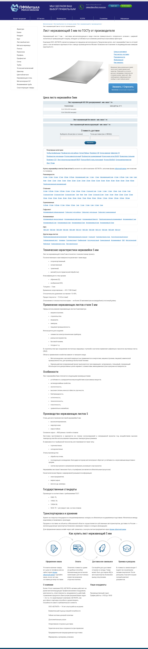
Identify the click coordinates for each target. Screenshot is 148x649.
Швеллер (20, 71)
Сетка (19, 62)
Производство (61, 18)
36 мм (103, 180)
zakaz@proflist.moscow (96, 7)
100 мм (99, 198)
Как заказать (118, 62)
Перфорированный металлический (55, 237)
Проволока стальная (127, 156)
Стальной (92, 237)
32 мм (98, 180)
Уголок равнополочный (72, 156)
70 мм (127, 180)
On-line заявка (126, 6)
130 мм (116, 198)
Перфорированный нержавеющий (54, 184)
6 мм (135, 177)
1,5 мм (97, 177)
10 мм (49, 180)
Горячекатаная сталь (103, 237)
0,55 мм (62, 191)
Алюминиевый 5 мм (78, 223)
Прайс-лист (114, 6)
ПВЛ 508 (91, 230)
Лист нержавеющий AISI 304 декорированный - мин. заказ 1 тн (90, 102)
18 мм (69, 180)
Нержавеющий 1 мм (82, 177)
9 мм (85, 194)
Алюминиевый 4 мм (64, 223)
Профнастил (21, 58)
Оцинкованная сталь (58, 244)
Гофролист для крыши (89, 212)
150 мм (127, 198)
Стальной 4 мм (48, 194)
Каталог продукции (19, 18)
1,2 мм (92, 177)
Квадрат (20, 35)
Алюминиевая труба (24, 84)
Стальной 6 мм (70, 194)
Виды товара (17, 24)
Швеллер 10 (115, 153)
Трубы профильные (54, 153)
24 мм (83, 180)
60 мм (122, 180)
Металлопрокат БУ (24, 81)
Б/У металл (40, 18)
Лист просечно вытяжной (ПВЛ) (68, 160)
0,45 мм (51, 191)
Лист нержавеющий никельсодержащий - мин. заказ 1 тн (90, 125)
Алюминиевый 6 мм (92, 223)
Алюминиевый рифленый (72, 219)
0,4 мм (45, 177)
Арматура (20, 29)
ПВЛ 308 (59, 230)
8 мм (44, 180)
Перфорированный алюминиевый (110, 219)
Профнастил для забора (70, 153)
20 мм (74, 180)
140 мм (122, 198)
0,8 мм (66, 177)
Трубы (19, 65)
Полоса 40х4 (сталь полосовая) (92, 160)
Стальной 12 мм (98, 194)
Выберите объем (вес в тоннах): (71, 134)
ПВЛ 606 (104, 230)
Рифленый (46, 244)
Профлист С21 (52, 160)
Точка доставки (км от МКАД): (101, 134)
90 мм (94, 198)
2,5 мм (116, 177)
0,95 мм (71, 177)
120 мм (110, 198)
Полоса (19, 49)
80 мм (132, 180)
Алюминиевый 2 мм (49, 223)
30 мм (93, 180)
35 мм (55, 198)
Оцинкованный (105, 240)
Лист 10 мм (51, 163)
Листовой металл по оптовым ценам (65, 24)
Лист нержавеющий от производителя (89, 24)
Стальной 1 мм (91, 191)
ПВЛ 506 (85, 230)
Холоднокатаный (93, 240)
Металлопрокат (48, 24)
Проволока (21, 52)
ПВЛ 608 (111, 230)
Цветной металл (23, 75)
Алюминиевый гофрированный (53, 212)
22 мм (79, 180)
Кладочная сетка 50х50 (110, 156)
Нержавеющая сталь (24, 78)
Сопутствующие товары (25, 88)
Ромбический (82, 240)
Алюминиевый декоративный (53, 219)
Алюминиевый (116, 240)
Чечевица (62, 240)
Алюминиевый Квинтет (90, 219)
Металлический (131, 240)
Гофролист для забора (73, 212)
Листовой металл (23, 42)
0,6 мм (56, 177)
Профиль (20, 55)
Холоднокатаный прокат (119, 237)
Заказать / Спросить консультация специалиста (123, 88)
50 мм (118, 180)
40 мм (108, 180)
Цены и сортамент (120, 52)
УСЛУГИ (82, 18)
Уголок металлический (25, 68)
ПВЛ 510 (98, 230)
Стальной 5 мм (59, 194)
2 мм (119, 191)
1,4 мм (104, 191)
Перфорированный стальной (77, 237)
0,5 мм (51, 177)
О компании (103, 18)
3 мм (126, 177)
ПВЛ (123, 240)
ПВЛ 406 (65, 230)
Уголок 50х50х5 (109, 160)
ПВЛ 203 (46, 230)
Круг (18, 39)
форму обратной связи (118, 529)
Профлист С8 (94, 153)
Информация (125, 18)
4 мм (131, 177)
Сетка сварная (105, 153)
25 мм (88, 180)
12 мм (54, 180)
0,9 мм (83, 191)
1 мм (77, 205)
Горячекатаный (71, 240)
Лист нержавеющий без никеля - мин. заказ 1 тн (90, 120)
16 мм (64, 180)
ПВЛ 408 (72, 230)
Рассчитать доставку (121, 54)
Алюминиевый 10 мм (107, 223)
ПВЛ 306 (52, 230)
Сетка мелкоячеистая (123, 160)
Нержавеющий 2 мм (106, 177)
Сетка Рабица (84, 153)
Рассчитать (90, 142)
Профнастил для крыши (55, 156)
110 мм (105, 198)
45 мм (113, 180)
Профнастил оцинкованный (91, 156)
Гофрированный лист (50, 240)
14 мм (106, 194)
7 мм (77, 194)
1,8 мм (115, 191)
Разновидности (119, 57)
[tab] (90, 102)
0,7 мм (61, 177)
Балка (19, 32)
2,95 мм (122, 177)
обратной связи (120, 168)
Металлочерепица (23, 45)
